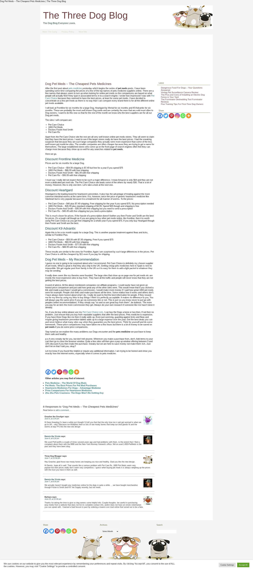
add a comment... (63, 410)
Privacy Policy (67, 32)
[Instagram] (65, 372)
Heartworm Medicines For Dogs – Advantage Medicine (73, 388)
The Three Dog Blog (85, 15)
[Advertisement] (126, 59)
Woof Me (83, 32)
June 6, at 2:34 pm (52, 419)
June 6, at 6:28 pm (52, 438)
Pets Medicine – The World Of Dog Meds (66, 383)
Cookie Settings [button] (227, 565)
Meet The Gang (49, 32)
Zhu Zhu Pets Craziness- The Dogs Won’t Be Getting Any (74, 393)
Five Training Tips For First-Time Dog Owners (182, 104)
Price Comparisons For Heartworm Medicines (68, 390)
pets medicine (75, 88)
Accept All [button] (243, 565)
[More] (76, 372)
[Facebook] (48, 372)
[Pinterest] (59, 372)
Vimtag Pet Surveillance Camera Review (179, 92)
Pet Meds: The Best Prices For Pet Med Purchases (71, 385)
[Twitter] (53, 372)
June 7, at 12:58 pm (52, 458)
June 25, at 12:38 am (53, 499)
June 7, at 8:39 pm (52, 482)
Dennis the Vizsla (52, 436)
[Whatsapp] (70, 372)
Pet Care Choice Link (93, 312)
